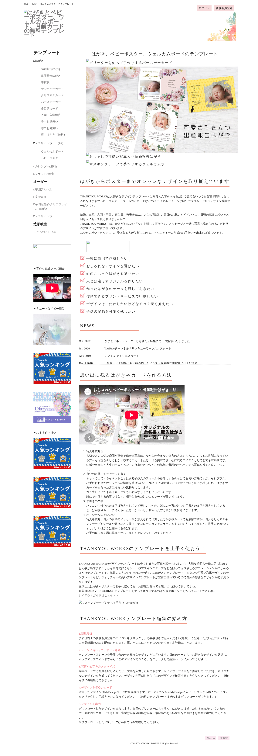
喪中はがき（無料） (53, 134)
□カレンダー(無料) (45, 166)
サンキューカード (52, 88)
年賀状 (45, 82)
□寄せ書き (39, 196)
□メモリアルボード (45, 216)
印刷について (142, 25)
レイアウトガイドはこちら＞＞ (98, 595)
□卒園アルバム (42, 189)
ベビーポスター (51, 158)
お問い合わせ (209, 25)
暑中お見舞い (49, 121)
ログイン (204, 7)
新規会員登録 (224, 7)
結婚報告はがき (51, 69)
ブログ (229, 25)
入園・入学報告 (51, 114)
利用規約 (224, 738)
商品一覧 (121, 25)
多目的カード (49, 108)
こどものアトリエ (44, 231)
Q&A (163, 25)
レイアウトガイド (175, 671)
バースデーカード (52, 101)
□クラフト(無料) (43, 173)
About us (211, 738)
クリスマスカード (52, 95)
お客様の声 (184, 25)
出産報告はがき (52, 75)
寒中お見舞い (49, 128)
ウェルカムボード (52, 151)
